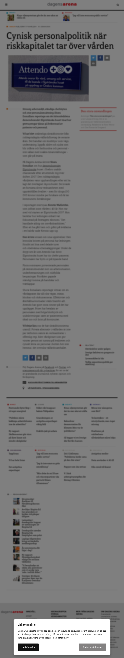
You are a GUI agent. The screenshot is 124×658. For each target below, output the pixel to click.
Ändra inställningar (92, 647)
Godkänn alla (28, 647)
